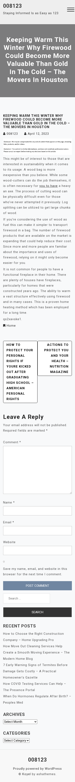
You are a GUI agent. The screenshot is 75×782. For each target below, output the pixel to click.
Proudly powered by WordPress (37, 769)
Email (8, 522)
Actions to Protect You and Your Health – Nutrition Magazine (56, 358)
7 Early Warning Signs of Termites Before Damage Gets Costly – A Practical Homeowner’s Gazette (35, 671)
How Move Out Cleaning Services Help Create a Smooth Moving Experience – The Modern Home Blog (36, 652)
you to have (48, 186)
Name (9, 502)
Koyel (26, 774)
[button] (70, 10)
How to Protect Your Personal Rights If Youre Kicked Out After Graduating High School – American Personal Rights (20, 372)
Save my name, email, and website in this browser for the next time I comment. (35, 571)
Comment (12, 442)
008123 (12, 6)
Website (9, 542)
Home (11, 325)
